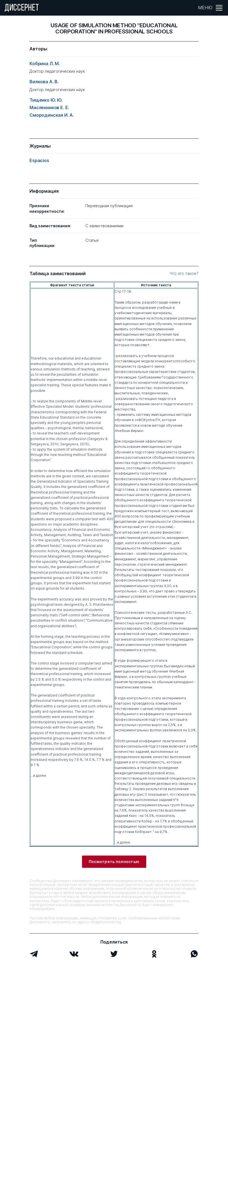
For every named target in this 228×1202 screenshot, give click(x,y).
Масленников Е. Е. (49, 107)
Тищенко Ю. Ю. (46, 100)
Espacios (39, 160)
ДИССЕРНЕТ (21, 8)
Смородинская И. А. (51, 115)
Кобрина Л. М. (44, 63)
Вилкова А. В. (44, 81)
